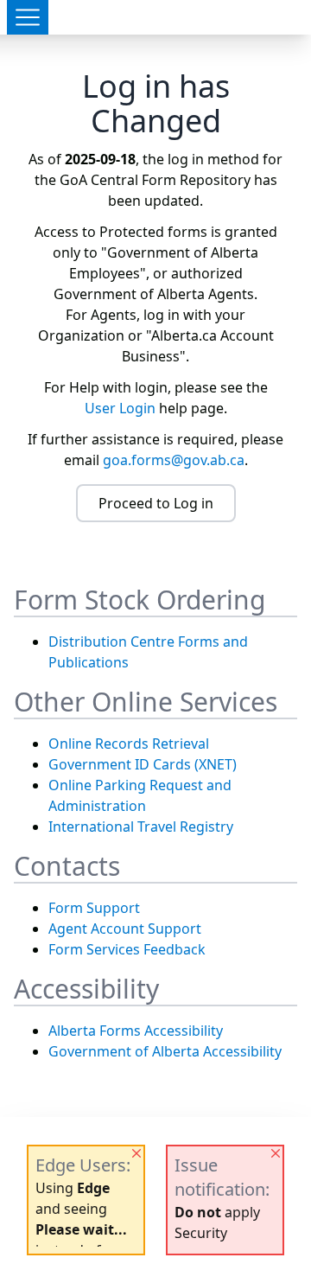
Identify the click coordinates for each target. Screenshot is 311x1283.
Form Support (94, 907)
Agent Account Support (124, 928)
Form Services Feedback (127, 949)
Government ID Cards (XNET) (142, 764)
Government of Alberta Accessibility (165, 1051)
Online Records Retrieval (128, 743)
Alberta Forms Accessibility (135, 1030)
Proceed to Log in (155, 503)
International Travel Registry (140, 826)
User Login (120, 408)
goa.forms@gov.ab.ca (173, 459)
